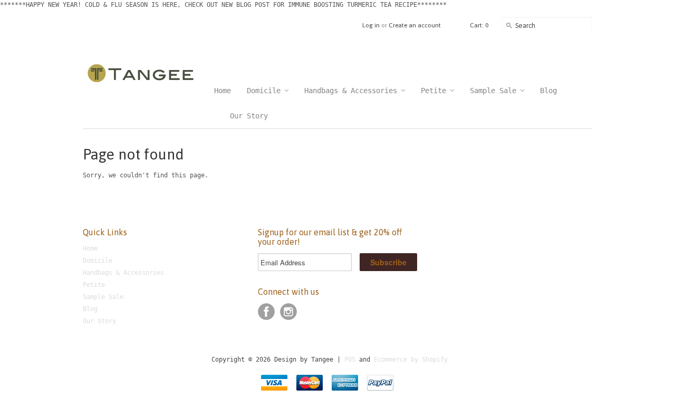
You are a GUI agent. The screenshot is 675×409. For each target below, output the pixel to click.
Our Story (99, 321)
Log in (371, 25)
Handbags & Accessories (123, 272)
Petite (94, 284)
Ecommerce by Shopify (411, 359)
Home (90, 248)
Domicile (97, 260)
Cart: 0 (479, 25)
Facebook (266, 311)
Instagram (288, 311)
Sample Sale (103, 297)
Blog (90, 309)
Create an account (415, 25)
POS (349, 359)
